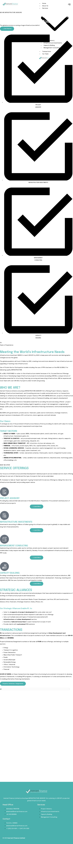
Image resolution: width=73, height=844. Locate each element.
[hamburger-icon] (69, 4)
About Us (45, 6)
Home (44, 3)
